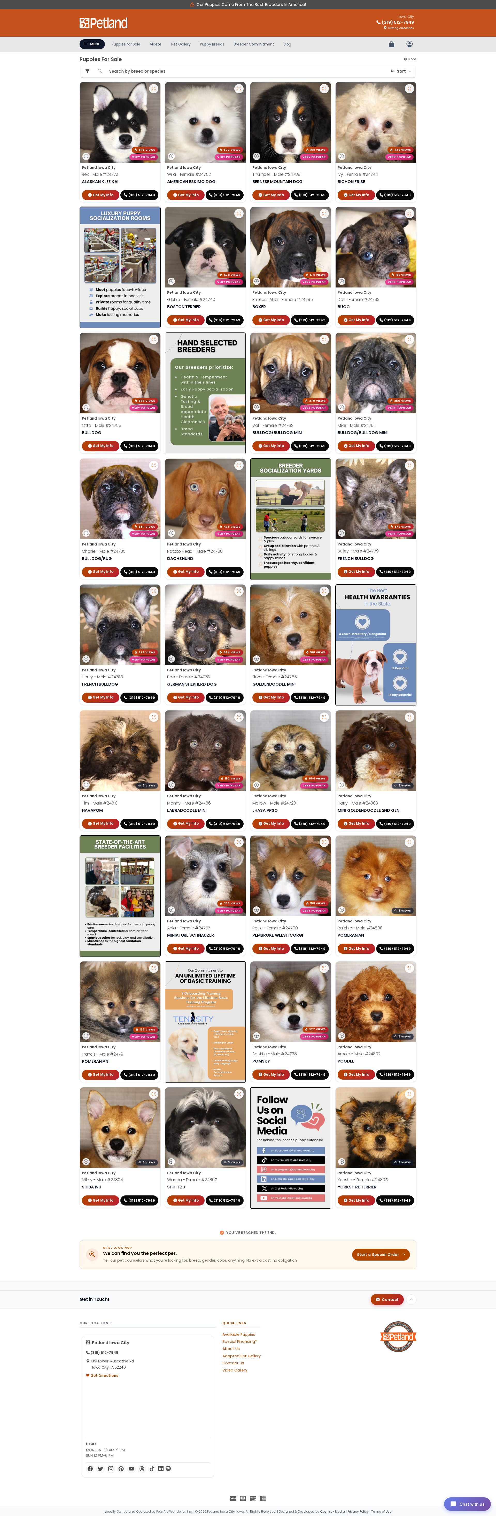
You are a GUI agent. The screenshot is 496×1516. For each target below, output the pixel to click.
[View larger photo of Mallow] (324, 717)
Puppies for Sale (126, 44)
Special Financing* (239, 1341)
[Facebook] (90, 1469)
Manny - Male (189, 803)
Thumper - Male (276, 174)
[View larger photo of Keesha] (409, 1094)
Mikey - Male (102, 1180)
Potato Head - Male (195, 551)
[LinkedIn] (161, 1469)
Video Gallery (234, 1370)
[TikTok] (152, 1469)
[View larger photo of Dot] (409, 213)
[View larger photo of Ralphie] (409, 842)
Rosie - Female (275, 928)
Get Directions (104, 1375)
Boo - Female (188, 677)
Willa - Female (189, 174)
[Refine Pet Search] (87, 71)
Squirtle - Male (274, 1054)
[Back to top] (411, 1299)
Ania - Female (188, 928)
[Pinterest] (121, 1469)
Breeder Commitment (254, 44)
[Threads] (142, 1469)
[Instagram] (111, 1469)
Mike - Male (356, 425)
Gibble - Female (191, 299)
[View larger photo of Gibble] (239, 213)
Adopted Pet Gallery (241, 1356)
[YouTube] (131, 1469)
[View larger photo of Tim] (153, 717)
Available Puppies (238, 1334)
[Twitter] (100, 1469)
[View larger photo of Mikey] (153, 1094)
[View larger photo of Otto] (153, 339)
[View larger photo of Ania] (239, 842)
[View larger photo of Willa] (239, 88)
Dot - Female (358, 299)
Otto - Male (101, 425)
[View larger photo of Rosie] (324, 842)
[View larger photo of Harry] (409, 717)
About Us (231, 1348)
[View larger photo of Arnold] (409, 968)
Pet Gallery (181, 44)
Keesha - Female (363, 1180)
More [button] (411, 59)
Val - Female (272, 425)
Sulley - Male (358, 551)
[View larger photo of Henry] (153, 591)
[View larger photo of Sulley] (409, 465)
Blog (287, 44)
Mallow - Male (274, 803)
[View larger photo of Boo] (239, 591)
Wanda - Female (192, 1180)
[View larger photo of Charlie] (153, 465)
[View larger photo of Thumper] (324, 88)
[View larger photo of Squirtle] (324, 968)
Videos (156, 44)
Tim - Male (100, 803)
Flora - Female (274, 677)
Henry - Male (102, 677)
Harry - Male (358, 803)
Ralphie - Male (360, 928)
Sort (401, 71)
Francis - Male (103, 1054)
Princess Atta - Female (282, 299)
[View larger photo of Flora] (324, 591)
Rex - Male (100, 174)
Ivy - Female (358, 174)
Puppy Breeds (212, 44)
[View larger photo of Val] (324, 339)
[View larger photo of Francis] (153, 968)
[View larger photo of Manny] (239, 717)
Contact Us (233, 1363)
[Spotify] (168, 1469)
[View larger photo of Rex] (153, 88)
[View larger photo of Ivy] (409, 88)
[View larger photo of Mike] (409, 339)
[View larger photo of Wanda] (239, 1094)
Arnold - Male (359, 1054)
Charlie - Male (104, 551)
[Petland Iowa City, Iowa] (104, 23)
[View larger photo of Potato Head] (239, 465)
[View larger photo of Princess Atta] (324, 213)
